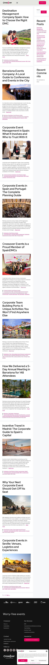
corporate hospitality (15, 472)
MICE (7, 62)
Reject (32, 660)
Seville (19, 586)
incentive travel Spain (13, 294)
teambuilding (5, 119)
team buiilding (13, 589)
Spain (10, 62)
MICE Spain (23, 417)
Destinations (6, 60)
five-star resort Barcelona (25, 416)
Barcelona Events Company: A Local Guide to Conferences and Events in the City (16, 75)
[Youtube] (11, 650)
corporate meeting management (17, 234)
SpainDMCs (27, 294)
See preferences (42, 660)
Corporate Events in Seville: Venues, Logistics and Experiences (14, 545)
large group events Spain (16, 417)
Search (38, 9)
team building (7, 532)
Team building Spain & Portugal (18, 354)
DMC (27, 61)
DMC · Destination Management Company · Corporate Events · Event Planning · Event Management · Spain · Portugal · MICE (15, 293)
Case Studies (10, 413)
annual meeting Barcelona (9, 414)
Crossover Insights (7, 174)
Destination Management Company (18, 61)
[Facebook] (14, 650)
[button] (46, 651)
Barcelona (6, 115)
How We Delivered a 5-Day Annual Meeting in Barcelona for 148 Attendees (16, 371)
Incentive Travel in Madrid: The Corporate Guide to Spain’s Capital (16, 430)
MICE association (21, 294)
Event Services (10, 177)
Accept (22, 660)
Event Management (16, 117)
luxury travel (4, 474)
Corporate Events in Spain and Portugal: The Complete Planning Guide (14, 190)
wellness (12, 532)
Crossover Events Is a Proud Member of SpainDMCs (15, 247)
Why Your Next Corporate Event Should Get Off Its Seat (13, 487)
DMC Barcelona (16, 416)
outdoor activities (17, 356)
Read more (8, 112)
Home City (22, 117)
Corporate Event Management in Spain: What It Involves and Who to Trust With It (16, 132)
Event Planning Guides (13, 60)
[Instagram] (5, 650)
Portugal (18, 235)
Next (8, 595)
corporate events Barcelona (20, 414)
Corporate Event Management (10, 176)
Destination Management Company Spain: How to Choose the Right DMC (15, 17)
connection (6, 531)
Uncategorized (27, 354)
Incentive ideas (21, 471)
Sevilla (6, 589)
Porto (10, 354)
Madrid (26, 471)
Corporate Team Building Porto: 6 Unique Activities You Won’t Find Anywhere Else (15, 309)
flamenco (27, 587)
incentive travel (8, 356)
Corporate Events (7, 61)
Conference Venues (12, 116)
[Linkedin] (8, 650)
